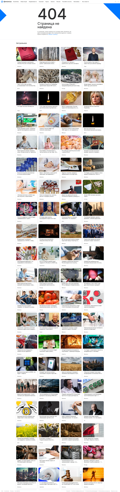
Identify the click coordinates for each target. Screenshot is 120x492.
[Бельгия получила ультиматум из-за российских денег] (26, 168)
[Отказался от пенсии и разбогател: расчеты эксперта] (71, 57)
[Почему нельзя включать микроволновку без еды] (48, 234)
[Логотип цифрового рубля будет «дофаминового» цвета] (26, 212)
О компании (6, 491)
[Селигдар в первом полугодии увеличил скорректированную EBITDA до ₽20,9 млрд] (71, 433)
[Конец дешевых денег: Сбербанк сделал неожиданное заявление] (26, 123)
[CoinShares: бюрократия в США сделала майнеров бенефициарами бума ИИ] (93, 301)
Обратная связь (114, 491)
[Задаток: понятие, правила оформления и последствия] (71, 168)
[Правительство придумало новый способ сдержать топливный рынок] (26, 345)
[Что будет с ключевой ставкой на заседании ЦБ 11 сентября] (93, 345)
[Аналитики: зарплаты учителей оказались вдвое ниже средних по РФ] (26, 323)
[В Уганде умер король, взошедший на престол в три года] (48, 212)
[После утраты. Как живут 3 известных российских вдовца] (93, 57)
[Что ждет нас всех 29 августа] (26, 101)
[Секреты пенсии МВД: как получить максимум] (48, 123)
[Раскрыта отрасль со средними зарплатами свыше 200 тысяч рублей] (48, 79)
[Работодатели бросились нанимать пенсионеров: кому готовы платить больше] (26, 278)
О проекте (68, 491)
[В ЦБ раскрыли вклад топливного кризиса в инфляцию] (93, 323)
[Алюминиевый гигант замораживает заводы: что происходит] (71, 456)
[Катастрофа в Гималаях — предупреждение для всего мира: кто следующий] (71, 79)
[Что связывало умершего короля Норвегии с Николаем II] (48, 323)
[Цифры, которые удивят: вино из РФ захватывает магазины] (26, 456)
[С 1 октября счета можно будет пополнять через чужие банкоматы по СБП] (48, 345)
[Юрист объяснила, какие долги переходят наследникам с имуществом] (48, 168)
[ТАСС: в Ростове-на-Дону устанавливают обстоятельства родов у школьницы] (26, 79)
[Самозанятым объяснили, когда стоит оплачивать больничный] (71, 301)
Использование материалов (104, 491)
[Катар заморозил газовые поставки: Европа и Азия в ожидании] (93, 433)
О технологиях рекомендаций (91, 491)
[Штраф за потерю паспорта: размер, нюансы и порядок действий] (93, 146)
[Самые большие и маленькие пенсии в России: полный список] (26, 57)
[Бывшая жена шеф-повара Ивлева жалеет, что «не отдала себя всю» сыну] (93, 411)
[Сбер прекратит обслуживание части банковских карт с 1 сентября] (93, 389)
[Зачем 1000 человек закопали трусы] (93, 190)
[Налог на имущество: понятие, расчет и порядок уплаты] (48, 190)
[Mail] (2, 1)
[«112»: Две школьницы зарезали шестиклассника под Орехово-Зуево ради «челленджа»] (48, 101)
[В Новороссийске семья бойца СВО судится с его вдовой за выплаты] (71, 123)
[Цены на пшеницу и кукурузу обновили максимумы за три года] (71, 367)
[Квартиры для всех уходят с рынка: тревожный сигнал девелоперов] (48, 57)
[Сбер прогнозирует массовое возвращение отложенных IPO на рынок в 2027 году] (93, 367)
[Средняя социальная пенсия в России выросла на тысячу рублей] (71, 256)
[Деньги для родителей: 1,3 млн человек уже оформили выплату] (26, 389)
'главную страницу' (53, 34)
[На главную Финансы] (7, 1)
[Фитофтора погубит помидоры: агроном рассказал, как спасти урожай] (48, 301)
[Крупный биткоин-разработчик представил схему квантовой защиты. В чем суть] (26, 411)
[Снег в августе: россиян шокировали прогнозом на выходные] (48, 278)
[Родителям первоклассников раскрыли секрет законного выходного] (93, 234)
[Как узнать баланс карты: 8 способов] (48, 456)
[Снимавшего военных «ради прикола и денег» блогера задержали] (71, 323)
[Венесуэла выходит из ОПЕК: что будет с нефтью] (26, 367)
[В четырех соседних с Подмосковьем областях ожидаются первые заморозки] (48, 433)
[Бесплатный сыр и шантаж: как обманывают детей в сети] (48, 411)
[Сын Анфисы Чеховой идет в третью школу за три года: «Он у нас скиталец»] (48, 146)
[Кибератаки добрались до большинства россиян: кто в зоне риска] (93, 256)
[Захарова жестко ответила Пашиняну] (93, 101)
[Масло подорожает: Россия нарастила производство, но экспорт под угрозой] (71, 101)
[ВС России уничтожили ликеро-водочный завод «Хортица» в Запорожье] (71, 234)
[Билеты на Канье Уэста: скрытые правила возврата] (93, 478)
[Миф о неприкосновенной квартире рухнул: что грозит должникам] (71, 411)
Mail (2, 491)
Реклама (12, 491)
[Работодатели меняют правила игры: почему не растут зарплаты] (26, 146)
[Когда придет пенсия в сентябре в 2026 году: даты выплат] (93, 79)
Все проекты (17, 491)
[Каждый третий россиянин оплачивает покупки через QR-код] (48, 367)
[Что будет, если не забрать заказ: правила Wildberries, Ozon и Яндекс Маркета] (93, 168)
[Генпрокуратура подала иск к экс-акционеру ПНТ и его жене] (71, 478)
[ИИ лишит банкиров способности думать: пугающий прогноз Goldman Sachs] (26, 478)
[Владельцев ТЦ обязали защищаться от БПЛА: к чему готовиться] (26, 234)
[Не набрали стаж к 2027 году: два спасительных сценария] (93, 278)
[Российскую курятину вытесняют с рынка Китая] (71, 146)
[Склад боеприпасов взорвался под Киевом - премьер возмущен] (71, 345)
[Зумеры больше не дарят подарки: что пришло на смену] (26, 301)
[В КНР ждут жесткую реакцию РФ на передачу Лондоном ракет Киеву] (71, 278)
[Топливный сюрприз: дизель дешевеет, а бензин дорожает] (93, 212)
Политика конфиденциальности (77, 491)
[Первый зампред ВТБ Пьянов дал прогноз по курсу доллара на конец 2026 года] (71, 389)
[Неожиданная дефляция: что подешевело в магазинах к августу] (26, 256)
